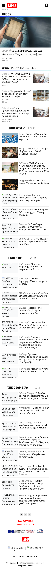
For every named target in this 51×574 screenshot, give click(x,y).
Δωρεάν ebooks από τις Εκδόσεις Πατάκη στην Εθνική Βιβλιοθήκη (16, 94)
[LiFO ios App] (35, 548)
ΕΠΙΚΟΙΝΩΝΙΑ (25, 524)
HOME (4, 10)
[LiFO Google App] (16, 548)
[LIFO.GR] (12, 6)
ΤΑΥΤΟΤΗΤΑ (25, 521)
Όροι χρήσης (11, 563)
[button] (3, 5)
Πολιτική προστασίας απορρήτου (31, 563)
